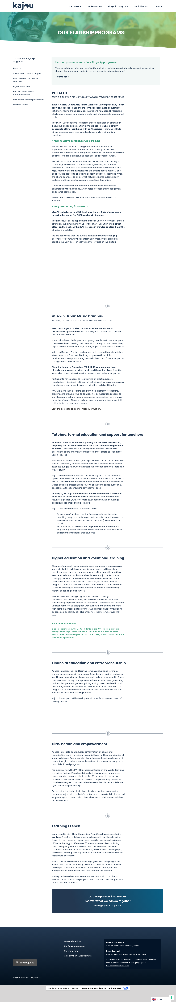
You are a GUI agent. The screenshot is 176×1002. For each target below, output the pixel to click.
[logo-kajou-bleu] (23, 2)
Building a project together (107, 905)
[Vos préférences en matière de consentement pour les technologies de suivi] (171, 997)
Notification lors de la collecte (63, 988)
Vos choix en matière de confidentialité (101, 988)
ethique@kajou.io (138, 962)
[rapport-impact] (88, 247)
